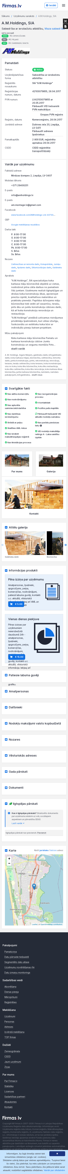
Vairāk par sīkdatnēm (54, 1170)
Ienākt (52, 5)
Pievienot (41, 833)
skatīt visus (37, 375)
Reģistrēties (10, 1002)
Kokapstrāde (46, 264)
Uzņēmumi (9, 1016)
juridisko (44, 850)
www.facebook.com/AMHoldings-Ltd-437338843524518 (38, 215)
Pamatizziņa (10, 951)
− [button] (9, 863)
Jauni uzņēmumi (12, 1061)
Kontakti (8, 1107)
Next (65, 544)
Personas (9, 1021)
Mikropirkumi (10, 997)
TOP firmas (10, 1037)
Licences (9, 1091)
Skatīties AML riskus (17, 428)
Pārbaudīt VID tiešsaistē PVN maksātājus (45, 108)
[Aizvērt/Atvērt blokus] (65, 21)
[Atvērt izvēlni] (63, 5)
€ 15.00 (19, 657)
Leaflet (34, 924)
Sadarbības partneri (14, 1096)
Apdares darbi (23, 267)
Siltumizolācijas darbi (41, 267)
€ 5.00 (18, 604)
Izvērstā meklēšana (14, 1032)
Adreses (8, 1026)
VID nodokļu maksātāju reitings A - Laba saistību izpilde (47, 434)
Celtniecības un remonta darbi (25, 264)
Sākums (6, 16)
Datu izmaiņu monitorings (17, 972)
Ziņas (7, 1067)
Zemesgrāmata (12, 1051)
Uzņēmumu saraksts (24, 16)
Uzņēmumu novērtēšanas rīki (19, 967)
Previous (2, 544)
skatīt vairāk (18, 348)
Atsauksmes (10, 1101)
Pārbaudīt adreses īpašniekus (42, 133)
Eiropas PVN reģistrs (51, 114)
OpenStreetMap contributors (51, 924)
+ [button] (9, 859)
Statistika (8, 1086)
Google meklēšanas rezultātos (25, 225)
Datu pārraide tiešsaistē (16, 957)
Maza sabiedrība (55, 28)
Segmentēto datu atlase (16, 962)
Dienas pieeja (11, 991)
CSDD (7, 1056)
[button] (16, 51)
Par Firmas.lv (10, 1081)
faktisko (53, 850)
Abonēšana (10, 986)
